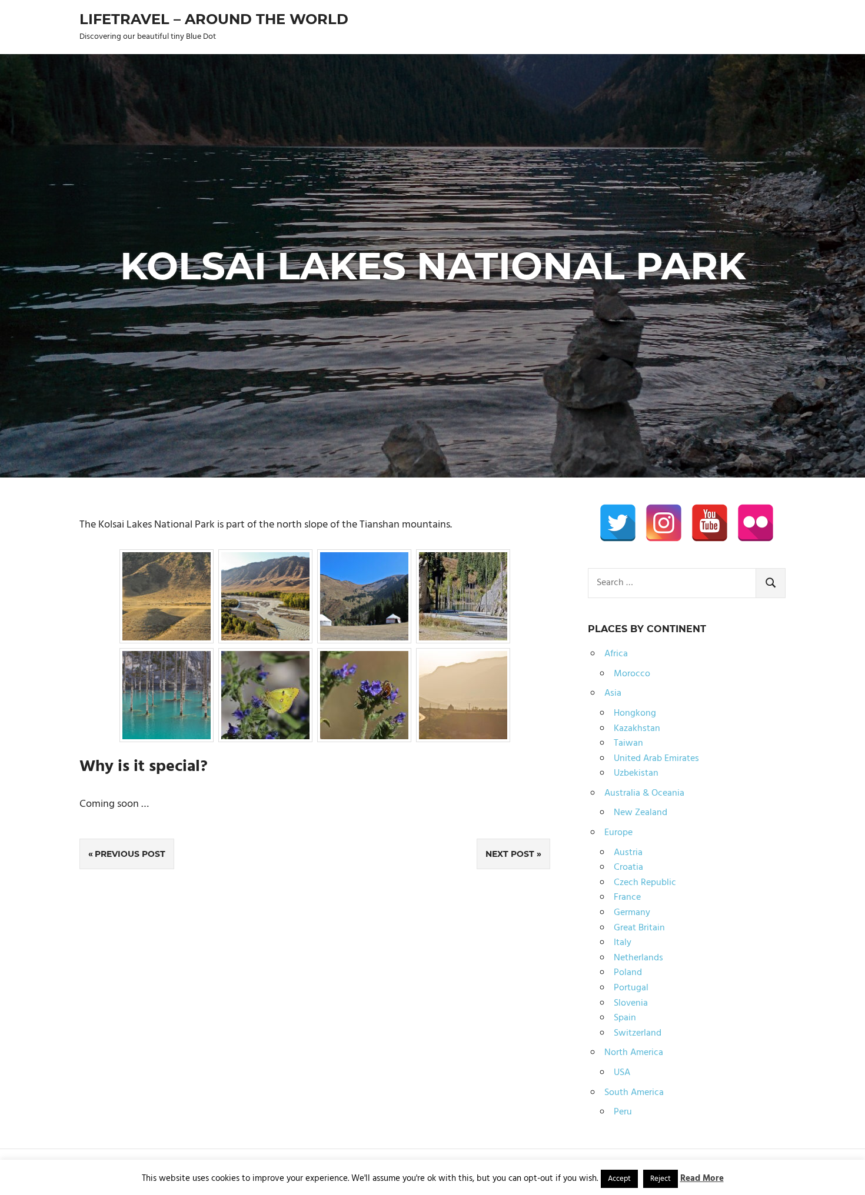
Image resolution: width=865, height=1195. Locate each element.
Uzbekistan (636, 773)
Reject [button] (660, 1179)
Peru (623, 1112)
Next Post (509, 854)
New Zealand (640, 812)
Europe (618, 832)
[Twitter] (618, 523)
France (627, 897)
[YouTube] (709, 523)
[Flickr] (755, 523)
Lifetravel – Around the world (213, 19)
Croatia (628, 867)
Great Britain (639, 928)
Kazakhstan (637, 728)
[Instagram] (664, 523)
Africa (616, 654)
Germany (632, 912)
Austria (628, 852)
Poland (628, 972)
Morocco (632, 674)
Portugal (631, 988)
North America (633, 1052)
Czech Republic (645, 882)
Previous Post (130, 854)
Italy (622, 942)
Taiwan (628, 743)
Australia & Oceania (644, 793)
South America (634, 1092)
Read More (702, 1178)
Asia (612, 693)
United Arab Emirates (656, 758)
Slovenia (631, 1003)
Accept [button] (619, 1179)
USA (622, 1072)
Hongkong (635, 713)
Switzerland (637, 1033)
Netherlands (638, 958)
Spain (625, 1018)
